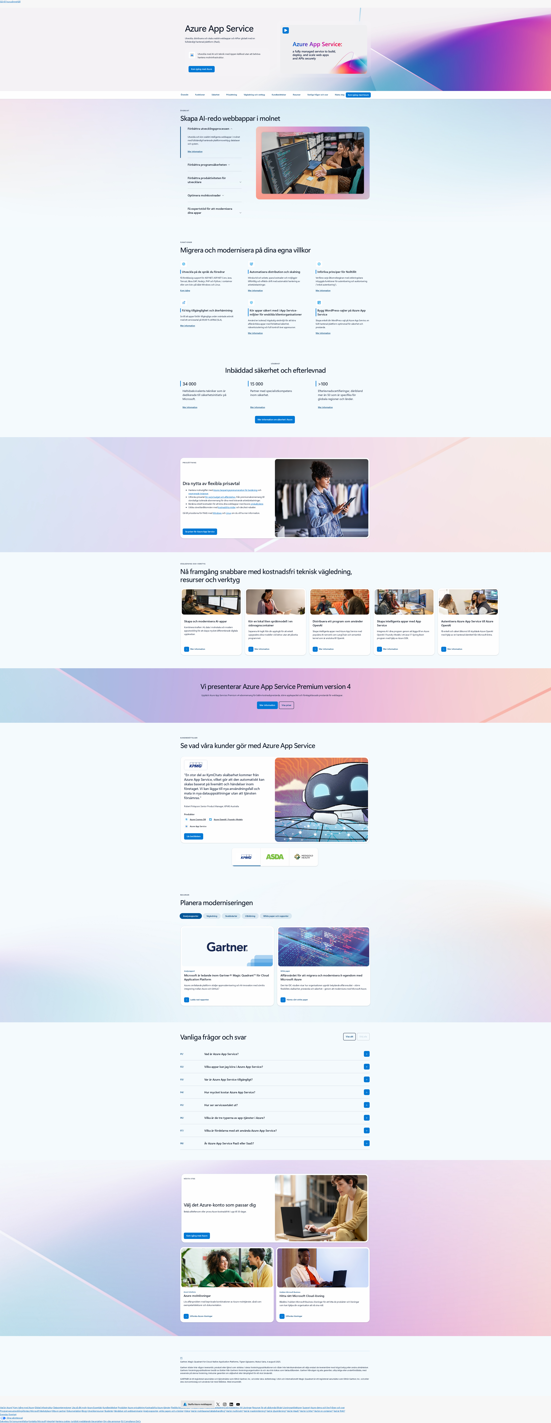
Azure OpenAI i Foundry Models (228, 819)
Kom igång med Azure (23, 1407)
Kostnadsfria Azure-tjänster (157, 1407)
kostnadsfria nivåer (227, 507)
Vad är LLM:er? (307, 1410)
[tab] (191, 916)
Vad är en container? (323, 1410)
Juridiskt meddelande (81, 1421)
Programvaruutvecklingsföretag (15, 1410)
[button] (286, 30)
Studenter (108, 1410)
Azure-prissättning (136, 1407)
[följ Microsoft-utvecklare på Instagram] (225, 1404)
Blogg (84, 1410)
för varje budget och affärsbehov (220, 496)
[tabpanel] (275, 967)
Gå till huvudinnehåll (10, 1)
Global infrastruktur (44, 1407)
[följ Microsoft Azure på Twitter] (218, 1404)
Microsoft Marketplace (40, 1410)
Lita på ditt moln (79, 1407)
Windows (217, 512)
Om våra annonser (112, 1421)
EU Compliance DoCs (131, 1421)
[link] (184, 95)
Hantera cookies (62, 1421)
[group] (211, 622)
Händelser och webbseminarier (128, 1410)
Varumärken (97, 1421)
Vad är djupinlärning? (276, 1410)
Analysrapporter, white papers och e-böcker (163, 1410)
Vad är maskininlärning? (255, 1410)
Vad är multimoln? (234, 1410)
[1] (181, 1357)
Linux (228, 512)
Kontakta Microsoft (37, 1421)
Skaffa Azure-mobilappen (200, 1404)
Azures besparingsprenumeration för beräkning (235, 490)
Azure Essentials (94, 1407)
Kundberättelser (110, 1407)
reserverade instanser (198, 493)
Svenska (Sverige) (8, 1414)
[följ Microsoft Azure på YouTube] (238, 1404)
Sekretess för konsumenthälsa (14, 1421)
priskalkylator (257, 503)
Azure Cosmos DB (198, 819)
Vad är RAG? (339, 1410)
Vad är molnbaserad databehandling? (208, 1410)
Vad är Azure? (6, 1407)
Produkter (122, 1407)
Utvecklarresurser (95, 1410)
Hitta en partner (58, 1410)
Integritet (50, 1421)
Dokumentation (73, 1410)
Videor (187, 1410)
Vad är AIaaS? (293, 1410)
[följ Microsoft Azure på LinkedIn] (232, 1404)
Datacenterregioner (62, 1407)
